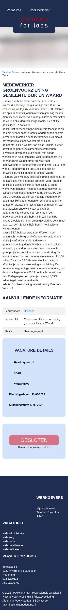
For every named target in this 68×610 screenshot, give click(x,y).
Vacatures (14, 10)
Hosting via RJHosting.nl (17, 596)
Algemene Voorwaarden (16, 600)
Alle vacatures (10, 582)
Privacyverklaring (44, 596)
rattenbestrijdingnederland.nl (19, 604)
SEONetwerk (40, 600)
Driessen (16, 72)
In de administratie (13, 533)
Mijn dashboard (45, 508)
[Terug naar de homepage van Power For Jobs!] (34, 22)
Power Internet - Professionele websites (36, 592)
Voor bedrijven (40, 10)
